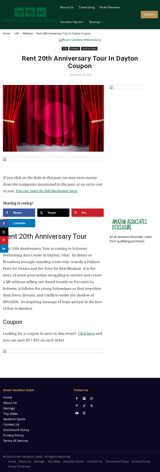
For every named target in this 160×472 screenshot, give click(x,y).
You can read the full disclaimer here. (46, 191)
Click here (86, 333)
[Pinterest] (76, 405)
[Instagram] (91, 398)
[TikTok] (84, 405)
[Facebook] (76, 398)
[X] (91, 405)
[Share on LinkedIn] (4, 248)
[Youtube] (76, 413)
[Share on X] (4, 232)
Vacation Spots (89, 48)
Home (6, 33)
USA (16, 33)
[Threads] (84, 413)
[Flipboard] (84, 398)
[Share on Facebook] (4, 223)
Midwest (28, 33)
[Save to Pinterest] (4, 240)
